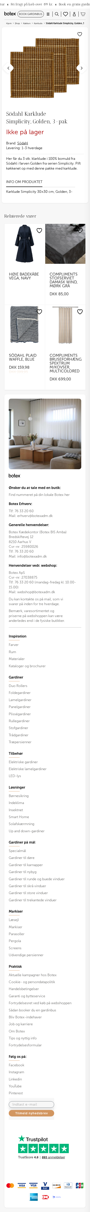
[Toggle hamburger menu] (48, 14)
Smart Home (19, 817)
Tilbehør (16, 753)
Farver (14, 645)
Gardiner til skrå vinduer (27, 886)
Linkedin (15, 1079)
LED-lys (15, 776)
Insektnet (16, 810)
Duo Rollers (18, 686)
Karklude (38, 23)
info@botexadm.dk (32, 556)
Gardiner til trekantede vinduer (33, 900)
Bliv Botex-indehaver (25, 1017)
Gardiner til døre (22, 858)
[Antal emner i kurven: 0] (83, 14)
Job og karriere (21, 1024)
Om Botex (17, 1031)
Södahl (22, 143)
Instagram (16, 1072)
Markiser (15, 927)
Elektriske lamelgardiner (28, 769)
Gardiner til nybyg (22, 872)
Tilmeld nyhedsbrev (31, 1113)
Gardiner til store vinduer (28, 893)
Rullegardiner (19, 721)
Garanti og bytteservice (27, 996)
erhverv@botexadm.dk (35, 516)
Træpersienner (20, 742)
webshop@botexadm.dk (36, 592)
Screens (15, 948)
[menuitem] (45, 651)
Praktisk (15, 966)
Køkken (27, 23)
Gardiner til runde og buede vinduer (37, 879)
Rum (12, 652)
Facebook (16, 1065)
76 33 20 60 (24, 511)
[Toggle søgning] (56, 14)
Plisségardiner (20, 714)
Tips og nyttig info (23, 1038)
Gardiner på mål (22, 842)
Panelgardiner (20, 707)
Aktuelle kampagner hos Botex (33, 975)
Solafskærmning (21, 824)
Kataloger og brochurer (27, 666)
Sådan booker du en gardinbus (32, 1010)
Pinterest (16, 1093)
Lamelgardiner (20, 700)
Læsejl (14, 920)
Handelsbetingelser (24, 989)
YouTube (15, 1086)
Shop (17, 23)
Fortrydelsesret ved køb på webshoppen (40, 1003)
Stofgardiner (18, 728)
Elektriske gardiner (23, 762)
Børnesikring (19, 796)
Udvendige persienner (26, 955)
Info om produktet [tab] (24, 182)
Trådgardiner (18, 735)
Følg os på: (18, 1056)
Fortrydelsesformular (25, 1045)
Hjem (9, 23)
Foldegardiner (20, 693)
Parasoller (16, 934)
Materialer (17, 659)
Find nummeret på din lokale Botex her (39, 495)
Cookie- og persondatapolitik (32, 982)
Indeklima (16, 803)
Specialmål (17, 851)
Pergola (15, 941)
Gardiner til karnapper (26, 865)
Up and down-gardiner (27, 831)
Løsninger (17, 787)
